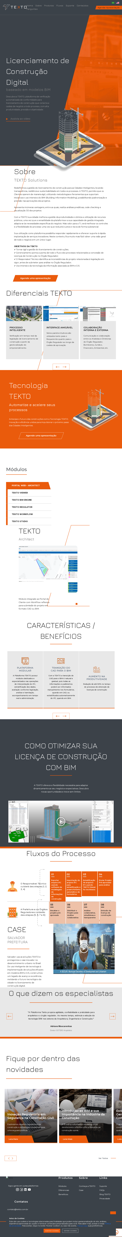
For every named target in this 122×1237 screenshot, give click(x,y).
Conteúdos (82, 5)
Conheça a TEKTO (87, 1186)
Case (81, 1190)
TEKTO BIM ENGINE (22, 500)
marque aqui (82, 1226)
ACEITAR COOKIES (52, 1231)
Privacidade (104, 1198)
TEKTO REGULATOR (22, 507)
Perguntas (32, 9)
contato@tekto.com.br (17, 1209)
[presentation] (58, 367)
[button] (76, 604)
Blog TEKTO (104, 1194)
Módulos (62, 1186)
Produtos (49, 5)
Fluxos (59, 5)
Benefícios (63, 1194)
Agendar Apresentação (109, 7)
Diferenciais (63, 1190)
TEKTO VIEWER (20, 493)
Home (30, 5)
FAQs (101, 1190)
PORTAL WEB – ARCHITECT (26, 485)
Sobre (38, 5)
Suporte (70, 5)
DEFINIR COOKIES (70, 1231)
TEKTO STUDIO (20, 521)
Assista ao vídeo (20, 118)
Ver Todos (103, 1158)
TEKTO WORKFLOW (22, 514)
